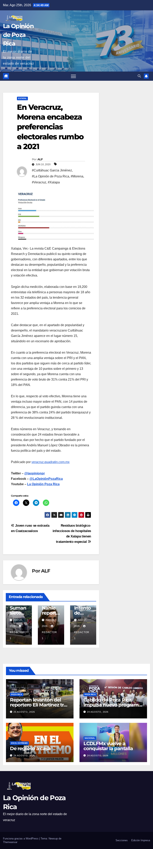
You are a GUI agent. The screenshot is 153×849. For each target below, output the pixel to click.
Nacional (90, 738)
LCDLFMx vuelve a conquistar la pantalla (108, 746)
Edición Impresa (140, 840)
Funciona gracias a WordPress (21, 838)
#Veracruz (39, 182)
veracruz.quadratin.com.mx (50, 462)
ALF (40, 159)
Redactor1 (17, 635)
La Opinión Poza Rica (43, 484)
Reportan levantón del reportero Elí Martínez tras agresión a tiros (39, 705)
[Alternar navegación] (73, 76)
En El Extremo (19, 743)
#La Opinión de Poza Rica (50, 176)
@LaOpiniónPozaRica (46, 478)
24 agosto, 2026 (97, 712)
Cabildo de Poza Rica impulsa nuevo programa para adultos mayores (112, 705)
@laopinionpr (34, 473)
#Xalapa (54, 182)
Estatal (22, 98)
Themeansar (10, 842)
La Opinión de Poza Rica (18, 34)
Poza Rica (16, 694)
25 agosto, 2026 (24, 712)
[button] (139, 76)
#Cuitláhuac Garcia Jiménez (52, 170)
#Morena (77, 176)
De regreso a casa (30, 748)
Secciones (122, 840)
